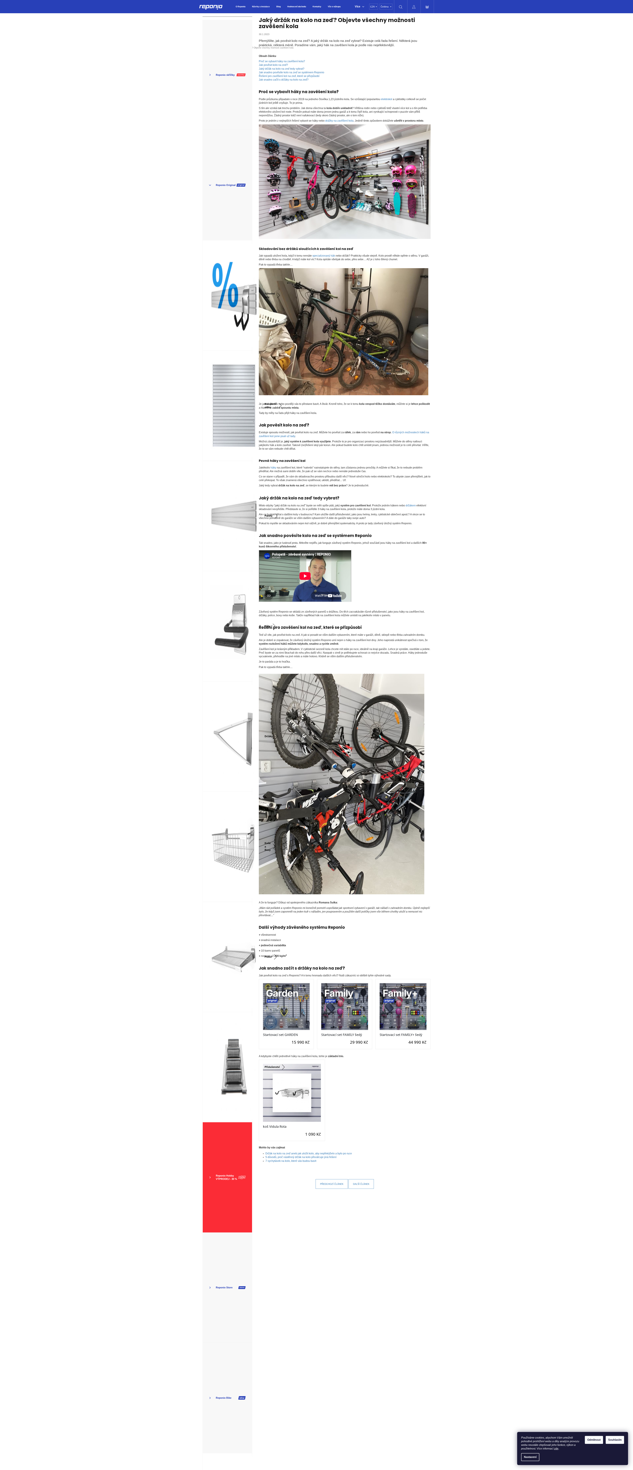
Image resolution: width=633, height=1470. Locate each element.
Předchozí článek (331, 1184)
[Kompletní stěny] (227, 406)
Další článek (361, 1184)
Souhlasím (615, 1439)
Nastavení (530, 1457)
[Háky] (227, 626)
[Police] (227, 957)
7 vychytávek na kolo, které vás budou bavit (290, 1160)
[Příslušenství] (227, 1067)
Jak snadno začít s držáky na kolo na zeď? (283, 79)
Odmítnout (594, 1439)
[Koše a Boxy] (227, 847)
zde (556, 1448)
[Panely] (227, 516)
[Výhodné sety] (227, 295)
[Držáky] (227, 736)
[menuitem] (240, 6)
